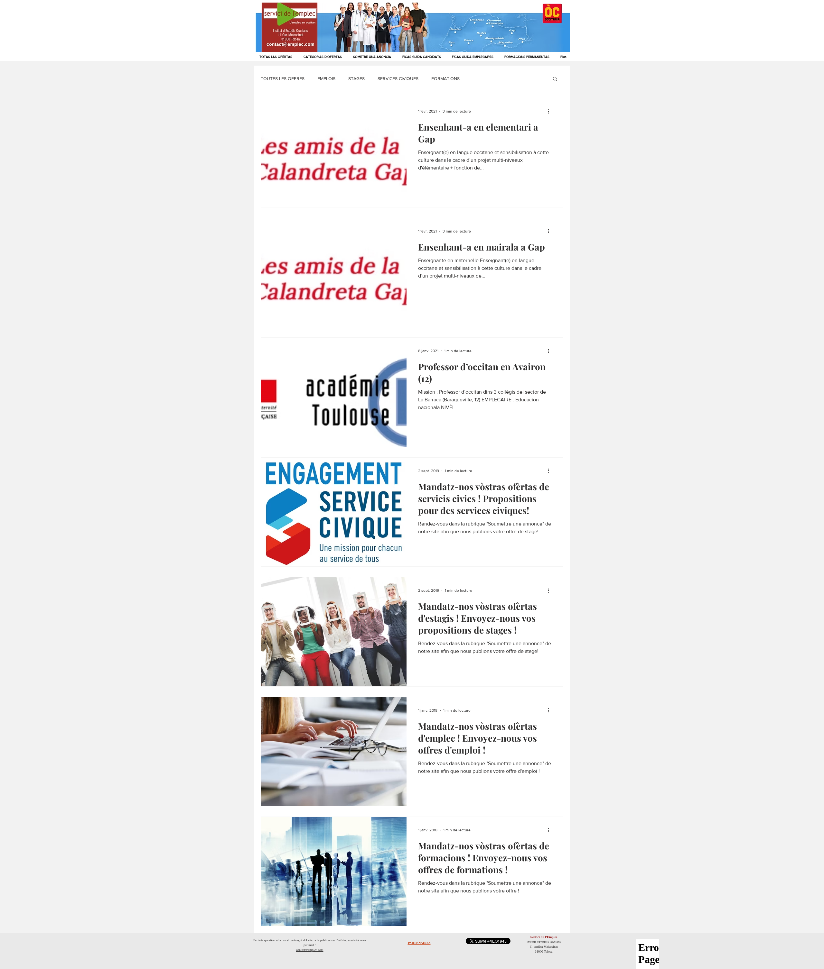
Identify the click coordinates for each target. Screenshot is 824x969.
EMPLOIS (326, 78)
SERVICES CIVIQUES (398, 78)
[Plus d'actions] (550, 111)
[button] (555, 79)
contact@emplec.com (309, 949)
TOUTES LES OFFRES (282, 78)
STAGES (356, 78)
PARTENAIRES (419, 942)
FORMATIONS (445, 78)
